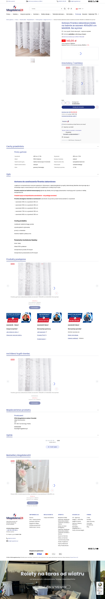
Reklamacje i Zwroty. (34, 527)
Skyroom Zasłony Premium (77, 524)
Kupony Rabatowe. (63, 543)
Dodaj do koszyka (78, 107)
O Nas (88, 517)
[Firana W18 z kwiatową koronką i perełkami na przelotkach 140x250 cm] (32, 476)
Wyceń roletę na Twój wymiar (52, 587)
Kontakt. (89, 519)
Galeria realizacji (73, 338)
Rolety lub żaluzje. (73, 335)
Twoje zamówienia (49, 517)
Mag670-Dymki (76, 521)
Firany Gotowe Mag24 (78, 530)
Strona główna (9, 19)
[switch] (99, 593)
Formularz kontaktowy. (90, 524)
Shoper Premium (73, 557)
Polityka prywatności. (35, 525)
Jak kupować (41, 332)
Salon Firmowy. (91, 521)
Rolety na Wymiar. (63, 538)
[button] (64, 8)
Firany (16, 19)
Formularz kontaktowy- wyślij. (69, 116)
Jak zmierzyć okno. (12, 332)
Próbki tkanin (41, 339)
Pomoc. (31, 517)
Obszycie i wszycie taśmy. (14, 335)
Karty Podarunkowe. (63, 545)
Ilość (63, 100)
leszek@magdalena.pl (21, 429)
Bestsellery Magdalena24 (76, 527)
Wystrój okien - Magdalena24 (27, 19)
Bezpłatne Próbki (62, 517)
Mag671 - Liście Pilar (77, 519)
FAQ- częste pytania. (35, 519)
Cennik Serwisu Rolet (63, 540)
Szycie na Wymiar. (63, 536)
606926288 (17, 427)
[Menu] (102, 583)
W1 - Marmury (76, 517)
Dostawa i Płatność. (34, 521)
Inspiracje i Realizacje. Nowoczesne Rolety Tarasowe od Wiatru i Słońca (64, 522)
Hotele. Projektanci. (63, 542)
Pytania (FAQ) (41, 335)
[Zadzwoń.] (18, 318)
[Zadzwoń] (80, 318)
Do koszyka (35, 307)
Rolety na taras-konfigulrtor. (62, 526)
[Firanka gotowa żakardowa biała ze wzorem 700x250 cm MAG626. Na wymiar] (80, 80)
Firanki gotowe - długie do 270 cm (44, 19)
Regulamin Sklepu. (34, 523)
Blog (88, 527)
